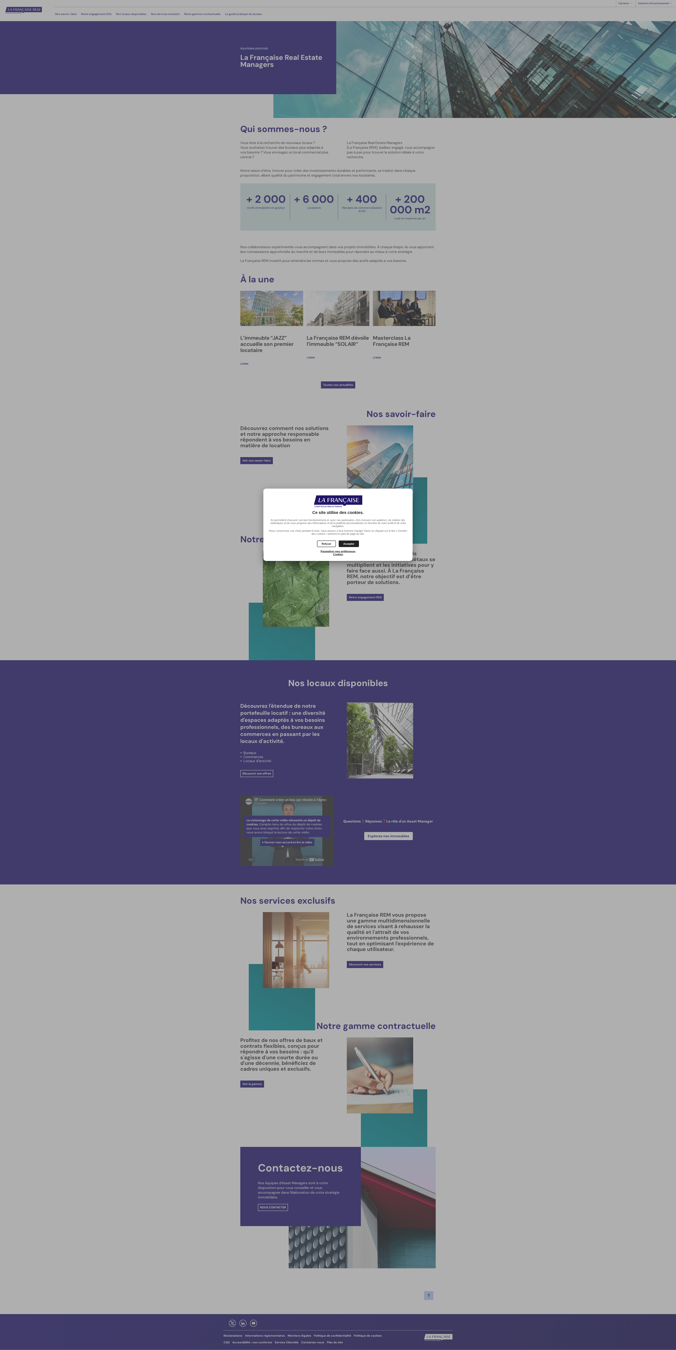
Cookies (338, 554)
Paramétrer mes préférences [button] (338, 551)
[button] (349, 544)
